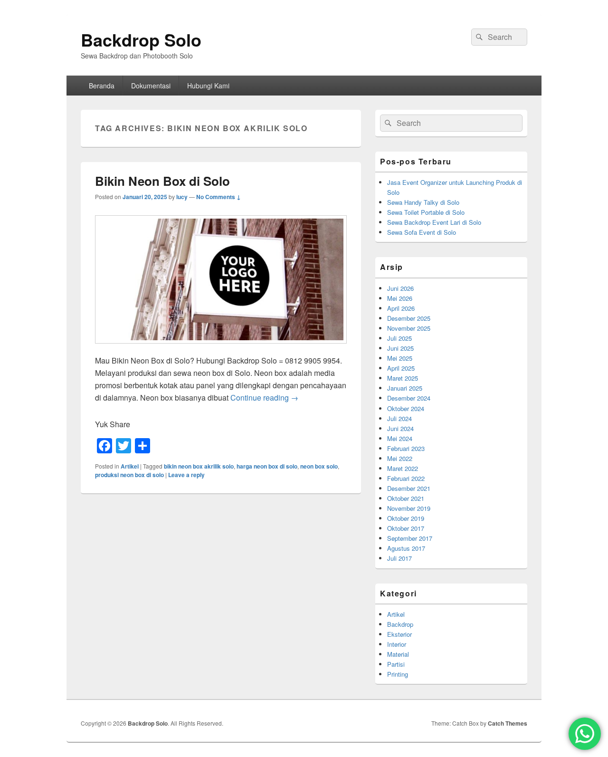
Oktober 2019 (405, 518)
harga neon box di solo (267, 466)
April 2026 (401, 308)
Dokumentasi (151, 85)
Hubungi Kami (208, 85)
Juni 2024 (400, 428)
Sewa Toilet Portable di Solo (426, 212)
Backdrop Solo (141, 39)
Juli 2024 (399, 418)
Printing (397, 674)
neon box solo (319, 466)
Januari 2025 (404, 388)
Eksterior (399, 634)
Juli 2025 (399, 338)
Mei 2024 (399, 438)
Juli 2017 (399, 558)
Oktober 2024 (405, 408)
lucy (182, 196)
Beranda (101, 85)
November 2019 (408, 508)
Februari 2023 (406, 448)
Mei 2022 (399, 458)
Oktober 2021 (405, 498)
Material (398, 654)
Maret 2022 (402, 468)
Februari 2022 (406, 478)
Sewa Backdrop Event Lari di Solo (434, 222)
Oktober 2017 (405, 528)
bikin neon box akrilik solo (199, 466)
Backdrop (400, 624)
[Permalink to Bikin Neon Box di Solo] (221, 348)
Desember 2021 (408, 488)
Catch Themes (507, 723)
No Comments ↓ (218, 196)
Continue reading (264, 397)
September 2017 (409, 538)
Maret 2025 (402, 378)
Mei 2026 (399, 298)
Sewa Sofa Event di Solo (421, 232)
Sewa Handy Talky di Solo (423, 202)
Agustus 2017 (406, 548)
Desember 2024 (408, 397)
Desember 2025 (408, 318)
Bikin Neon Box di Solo (162, 181)
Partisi (396, 664)
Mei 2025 (399, 358)
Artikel (130, 466)
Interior (396, 644)
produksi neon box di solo (129, 474)
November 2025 (408, 328)
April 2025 (401, 368)
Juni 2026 (400, 288)
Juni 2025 (400, 348)
